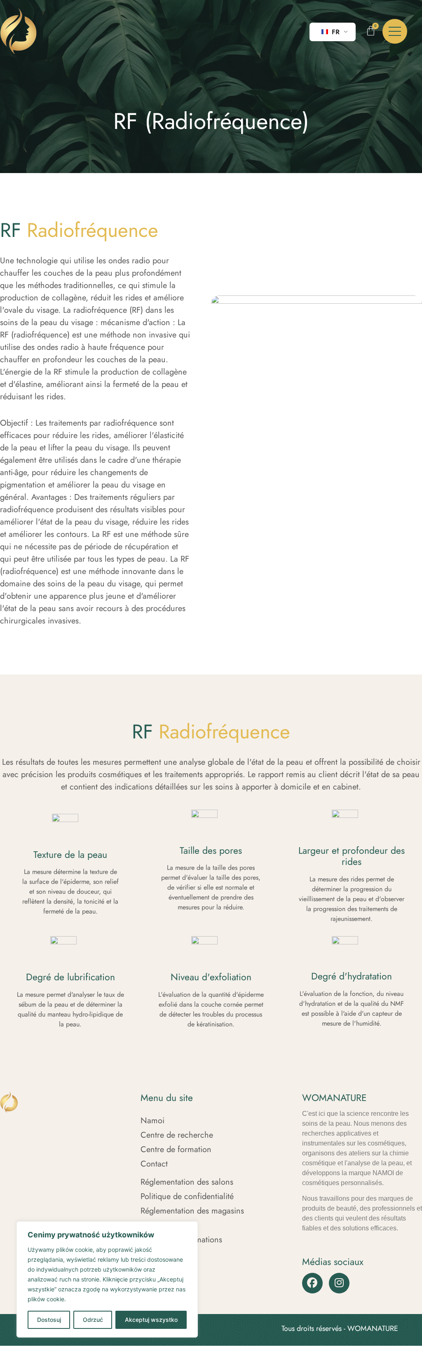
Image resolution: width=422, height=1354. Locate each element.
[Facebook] (312, 1283)
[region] (107, 1279)
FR (335, 32)
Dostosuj (49, 1319)
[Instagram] (339, 1283)
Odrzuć (93, 1319)
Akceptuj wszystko (151, 1319)
